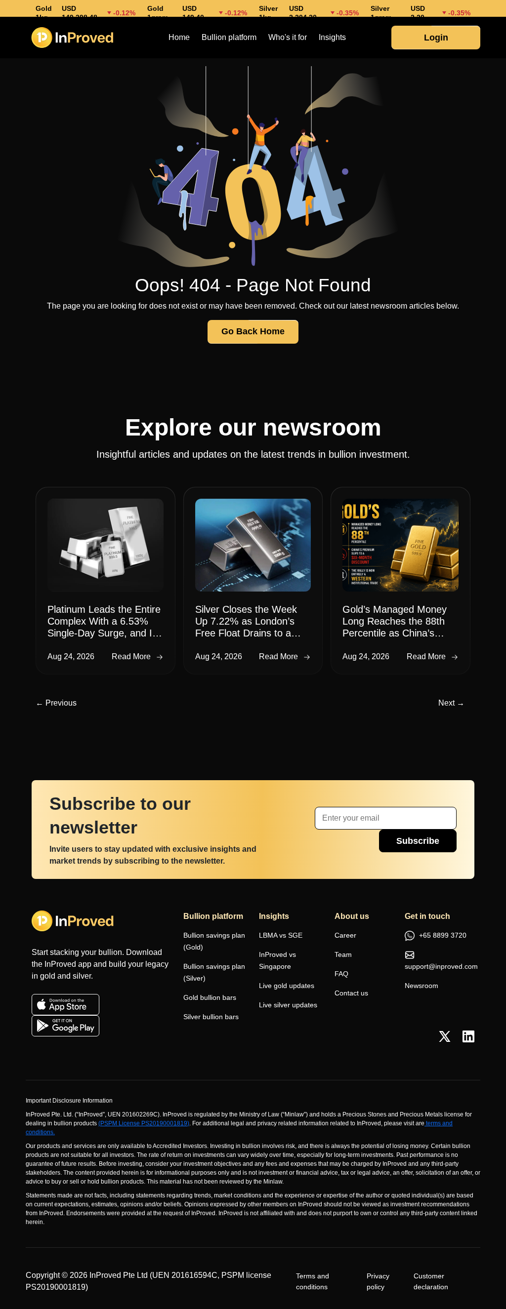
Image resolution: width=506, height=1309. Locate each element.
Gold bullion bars (209, 997)
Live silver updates (288, 1005)
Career (345, 935)
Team (343, 954)
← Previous (56, 703)
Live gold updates (286, 986)
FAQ (341, 974)
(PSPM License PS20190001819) (143, 1123)
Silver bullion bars (211, 1017)
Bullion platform (229, 37)
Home (179, 37)
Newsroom (421, 986)
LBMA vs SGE (280, 935)
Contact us (351, 993)
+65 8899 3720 (441, 935)
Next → (451, 703)
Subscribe (417, 841)
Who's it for (287, 37)
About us (352, 916)
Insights (332, 37)
